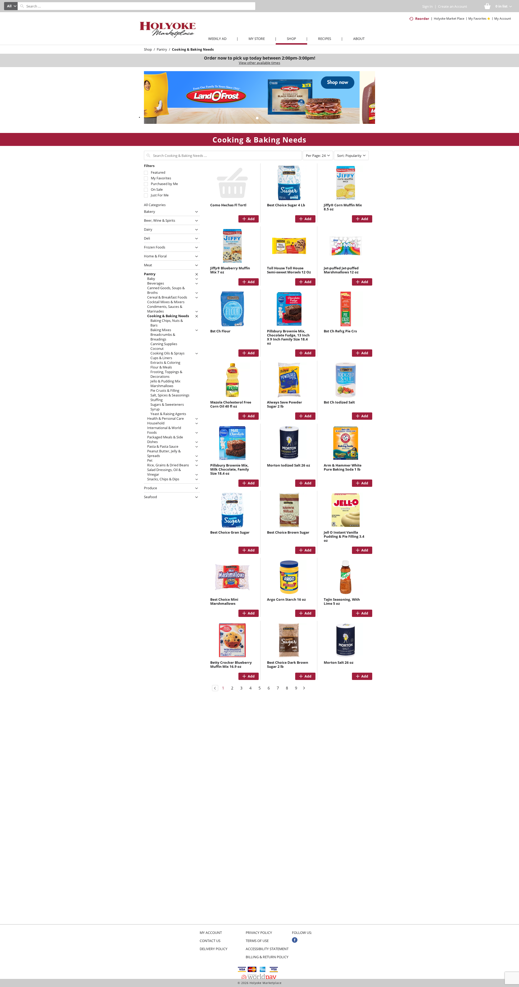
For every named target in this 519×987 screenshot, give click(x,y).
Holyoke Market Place (449, 18)
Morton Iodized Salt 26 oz (288, 465)
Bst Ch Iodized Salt (339, 402)
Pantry (162, 49)
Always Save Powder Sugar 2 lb (284, 404)
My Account (211, 933)
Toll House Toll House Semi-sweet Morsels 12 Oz (289, 270)
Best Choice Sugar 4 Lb (286, 205)
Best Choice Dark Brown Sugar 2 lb (287, 664)
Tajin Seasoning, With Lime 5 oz (342, 601)
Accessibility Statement (267, 949)
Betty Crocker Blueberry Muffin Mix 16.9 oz (231, 664)
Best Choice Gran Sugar (230, 532)
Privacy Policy (259, 933)
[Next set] (304, 688)
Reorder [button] (422, 18)
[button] (259, 97)
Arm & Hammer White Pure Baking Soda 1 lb (342, 467)
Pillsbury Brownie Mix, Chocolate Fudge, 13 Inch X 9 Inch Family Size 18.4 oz (288, 337)
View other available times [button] (259, 62)
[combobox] (11, 6)
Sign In (427, 6)
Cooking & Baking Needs (193, 49)
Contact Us (210, 941)
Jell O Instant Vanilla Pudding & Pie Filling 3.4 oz (344, 536)
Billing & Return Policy (267, 957)
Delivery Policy (213, 949)
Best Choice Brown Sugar (288, 532)
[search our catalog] (22, 6)
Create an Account (452, 6)
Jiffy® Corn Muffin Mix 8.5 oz (343, 207)
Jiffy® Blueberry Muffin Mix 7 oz (230, 270)
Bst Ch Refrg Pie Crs (340, 331)
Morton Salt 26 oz (338, 662)
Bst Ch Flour (220, 331)
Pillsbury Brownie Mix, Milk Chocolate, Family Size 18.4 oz (229, 469)
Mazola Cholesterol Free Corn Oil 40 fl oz (230, 404)
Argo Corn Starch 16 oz (286, 599)
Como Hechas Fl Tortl (228, 205)
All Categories (155, 204)
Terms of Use (257, 941)
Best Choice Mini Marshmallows (224, 601)
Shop (148, 49)
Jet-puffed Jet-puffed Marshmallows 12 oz (341, 270)
